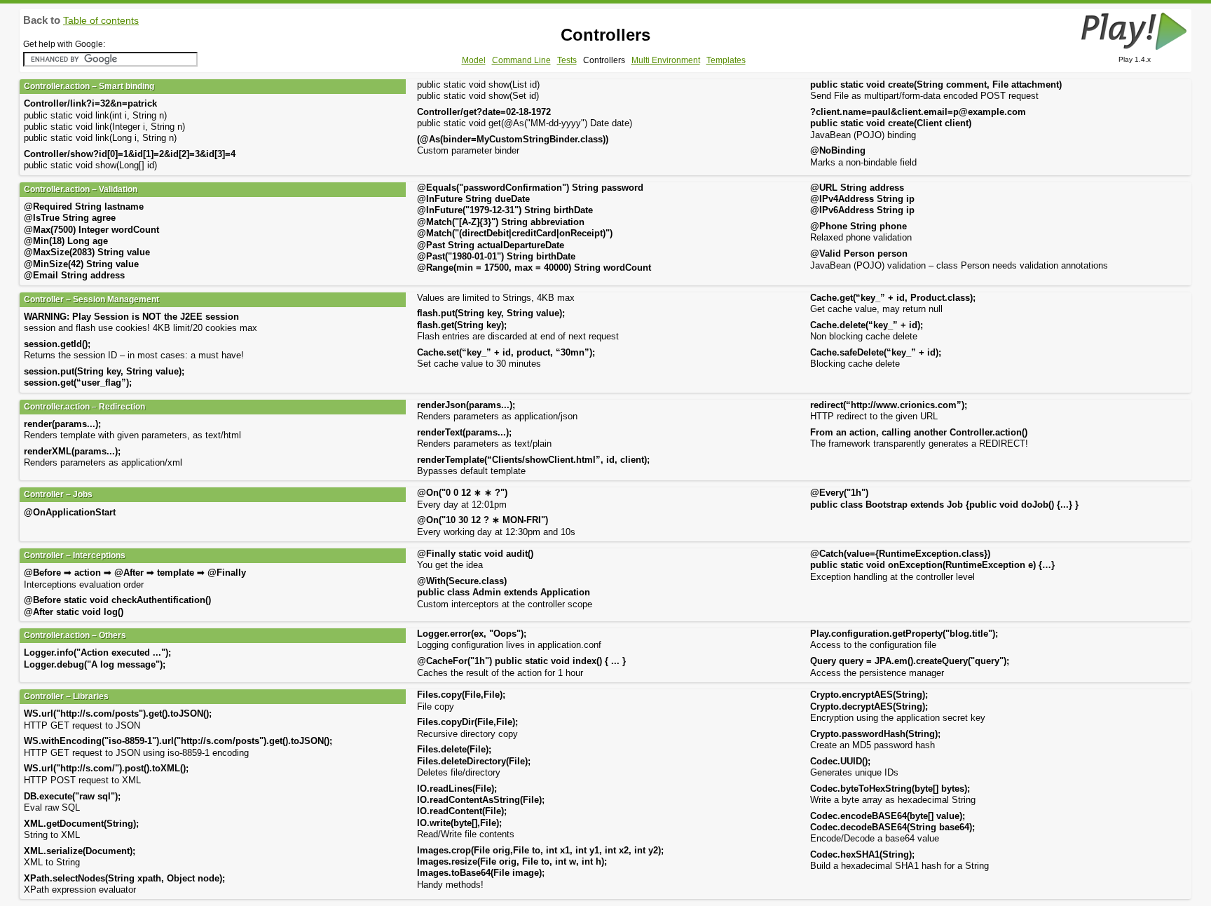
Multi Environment (665, 60)
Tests (567, 60)
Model (474, 60)
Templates (726, 60)
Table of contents (101, 20)
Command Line (521, 60)
